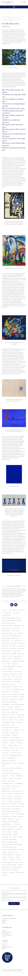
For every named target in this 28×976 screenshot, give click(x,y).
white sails (5, 872)
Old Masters (11, 780)
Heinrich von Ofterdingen (8, 717)
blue (11, 640)
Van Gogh (15, 862)
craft (20, 674)
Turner (17, 857)
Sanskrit (14, 816)
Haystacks (13, 714)
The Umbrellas (21, 849)
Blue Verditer (12, 648)
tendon (20, 836)
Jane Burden (16, 730)
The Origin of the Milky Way (9, 847)
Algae (23, 625)
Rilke (8, 806)
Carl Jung (9, 658)
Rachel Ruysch (6, 803)
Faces (9, 694)
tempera (15, 836)
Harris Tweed (5, 714)
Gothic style (5, 709)
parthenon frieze (6, 791)
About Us (4, 944)
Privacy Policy (5, 933)
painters (8, 786)
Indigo (12, 724)
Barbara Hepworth (15, 635)
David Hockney (18, 679)
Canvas (4, 658)
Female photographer (18, 694)
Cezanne (22, 661)
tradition (4, 857)
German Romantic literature (9, 702)
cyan (9, 676)
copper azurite (14, 674)
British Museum (6, 653)
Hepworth (5, 719)
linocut (12, 747)
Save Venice (11, 819)
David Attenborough (7, 679)
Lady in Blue (5, 742)
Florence (22, 696)
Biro (18, 638)
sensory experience (13, 821)
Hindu (16, 719)
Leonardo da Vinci (12, 745)
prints (3, 801)
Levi (20, 745)
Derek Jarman (16, 681)
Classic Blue (14, 663)
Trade (3, 948)
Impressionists (6, 724)
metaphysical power (7, 763)
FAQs (3, 936)
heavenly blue (20, 714)
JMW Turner (5, 732)
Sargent (4, 819)
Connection (5, 674)
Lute (10, 752)
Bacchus (20, 633)
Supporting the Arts (7, 947)
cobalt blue (10, 668)
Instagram (4, 920)
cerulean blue (15, 661)
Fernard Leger (6, 696)
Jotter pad (5, 740)
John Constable (6, 735)
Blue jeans (5, 646)
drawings (15, 686)
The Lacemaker (18, 844)
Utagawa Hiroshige (7, 862)
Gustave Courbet (19, 709)
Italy (10, 730)
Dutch (20, 686)
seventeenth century (7, 824)
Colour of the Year (7, 671)
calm (9, 656)
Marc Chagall (5, 755)
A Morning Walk (6, 615)
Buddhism (13, 653)
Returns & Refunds (7, 932)
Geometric (20, 699)
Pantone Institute (6, 788)
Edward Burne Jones (18, 689)
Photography (16, 791)
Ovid (3, 786)
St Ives (3, 829)
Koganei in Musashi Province (16, 740)
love (21, 747)
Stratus (10, 831)
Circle (3, 663)
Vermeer (20, 864)
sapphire (20, 816)
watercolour (5, 870)
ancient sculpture (7, 628)
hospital (21, 719)
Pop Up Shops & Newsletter (9, 918)
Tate (10, 836)
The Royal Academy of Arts (9, 849)
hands (8, 712)
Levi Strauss (5, 747)
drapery (13, 684)
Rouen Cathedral (6, 808)
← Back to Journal (6, 12)
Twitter (4, 921)
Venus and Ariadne (11, 864)
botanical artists (6, 651)
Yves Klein (4, 875)
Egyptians (4, 694)
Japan (22, 730)
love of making (6, 750)
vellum (21, 862)
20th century (16, 612)
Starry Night (18, 829)
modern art (21, 763)
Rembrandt (14, 803)
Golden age (10, 707)
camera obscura (16, 656)
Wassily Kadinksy (17, 867)
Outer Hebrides (19, 783)
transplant (11, 857)
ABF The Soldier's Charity (8, 623)
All (3, 612)
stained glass (10, 829)
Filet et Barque (15, 696)
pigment (4, 793)
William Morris (20, 872)
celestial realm (6, 661)
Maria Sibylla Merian (16, 755)
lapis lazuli (19, 742)
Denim (3, 681)
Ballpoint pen (5, 635)
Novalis (11, 778)
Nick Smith (4, 778)
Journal (4, 945)
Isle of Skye (5, 730)
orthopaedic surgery (7, 783)
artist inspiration (6, 630)
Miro (15, 763)
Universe (18, 859)
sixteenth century (13, 826)
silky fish (4, 826)
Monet (3, 765)
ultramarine (12, 859)
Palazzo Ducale (15, 786)
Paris (13, 788)
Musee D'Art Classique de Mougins (11, 773)
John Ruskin (5, 737)
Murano (11, 770)
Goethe (4, 707)
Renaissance (21, 803)
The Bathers (5, 839)
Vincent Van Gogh (6, 867)
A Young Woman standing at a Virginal (12, 620)
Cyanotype (19, 676)
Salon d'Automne (6, 816)
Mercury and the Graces (8, 760)
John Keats (14, 735)
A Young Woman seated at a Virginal (11, 618)
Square (21, 826)
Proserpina (10, 801)
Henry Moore (20, 717)
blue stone (5, 648)
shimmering (17, 824)
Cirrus (8, 663)
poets (3, 796)
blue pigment (12, 646)
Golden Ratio (17, 707)
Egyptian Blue (15, 691)
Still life (4, 831)
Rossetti (22, 806)
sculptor (17, 819)
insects (17, 727)
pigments (9, 793)
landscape (12, 742)
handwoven (14, 712)
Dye (3, 689)
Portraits (9, 796)
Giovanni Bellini (6, 704)
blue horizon (21, 643)
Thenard (4, 852)
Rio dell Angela (15, 806)
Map (19, 752)
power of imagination (8, 798)
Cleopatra (19, 666)
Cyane (13, 676)
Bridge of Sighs (17, 651)
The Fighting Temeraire (7, 844)
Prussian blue (17, 801)
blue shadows (21, 646)
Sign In (4, 923)
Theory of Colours (13, 852)
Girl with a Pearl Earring (17, 704)
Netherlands (19, 775)
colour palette (18, 671)
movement (4, 770)
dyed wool (8, 689)
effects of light (6, 691)
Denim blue (9, 681)
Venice (3, 864)
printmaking (18, 798)
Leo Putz (4, 745)
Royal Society (5, 814)
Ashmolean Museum (7, 633)
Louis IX (17, 747)
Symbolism (15, 834)
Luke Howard (14, 750)
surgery (15, 831)
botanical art (21, 648)
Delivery (4, 930)
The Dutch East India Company (9, 842)
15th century (8, 612)
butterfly (4, 656)
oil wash (4, 780)
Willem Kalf (12, 872)
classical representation (8, 666)
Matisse (4, 758)
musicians (12, 775)
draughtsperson (6, 686)
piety (22, 791)
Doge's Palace (5, 684)
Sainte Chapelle (20, 814)
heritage (11, 719)
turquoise (5, 859)
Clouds (4, 668)
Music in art (5, 775)
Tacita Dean (5, 836)
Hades (3, 712)
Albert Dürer (17, 625)
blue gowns (13, 643)
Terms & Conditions (7, 935)
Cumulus (4, 676)
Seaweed (4, 821)
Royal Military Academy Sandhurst (11, 811)
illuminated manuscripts (8, 722)
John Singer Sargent (15, 737)
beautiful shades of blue (8, 638)
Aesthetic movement (7, 625)
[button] (14, 7)
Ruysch (13, 814)
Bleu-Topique (5, 640)
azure (15, 633)
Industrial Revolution (8, 727)
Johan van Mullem (14, 732)
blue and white (18, 640)
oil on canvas (17, 778)
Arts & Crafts (15, 630)
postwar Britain (17, 796)
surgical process (6, 834)
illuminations (19, 722)
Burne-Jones (21, 653)
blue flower (5, 643)
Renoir (4, 806)
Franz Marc (5, 699)
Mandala (14, 752)
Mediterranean (11, 758)
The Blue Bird (13, 839)
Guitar (11, 709)
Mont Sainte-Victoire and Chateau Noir (12, 768)
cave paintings (17, 658)
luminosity (5, 752)
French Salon (13, 699)
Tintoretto (18, 854)
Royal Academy (16, 808)
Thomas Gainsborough (8, 854)
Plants (22, 793)
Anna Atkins (16, 628)
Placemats (16, 793)
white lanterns (15, 870)
